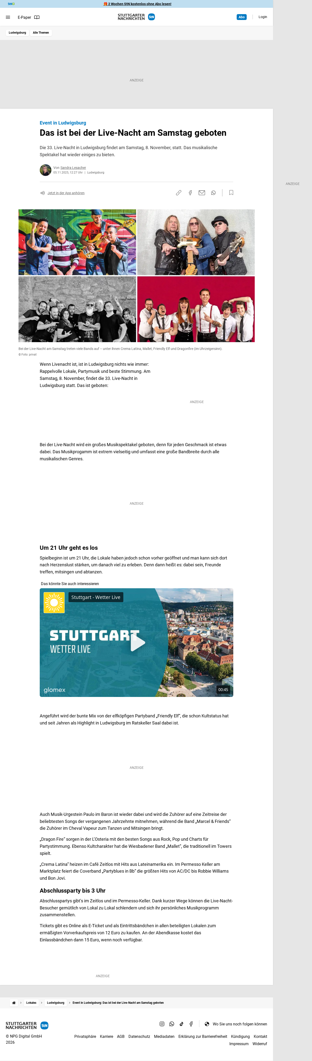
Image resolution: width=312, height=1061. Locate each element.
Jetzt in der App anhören (66, 193)
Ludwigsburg (17, 32)
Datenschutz (139, 1036)
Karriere (106, 1036)
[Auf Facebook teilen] (190, 193)
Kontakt (260, 1036)
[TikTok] (181, 1024)
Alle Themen (41, 32)
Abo (242, 17)
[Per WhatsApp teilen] (213, 193)
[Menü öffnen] (8, 17)
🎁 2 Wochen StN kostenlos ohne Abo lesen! (137, 4)
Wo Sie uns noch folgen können (240, 1024)
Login (263, 17)
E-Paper (24, 17)
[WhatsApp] (172, 1024)
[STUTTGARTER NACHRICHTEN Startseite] (136, 16)
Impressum (239, 1044)
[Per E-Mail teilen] (202, 193)
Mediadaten (164, 1036)
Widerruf (260, 1044)
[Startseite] (14, 1002)
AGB (121, 1036)
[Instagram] (162, 1024)
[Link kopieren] (179, 193)
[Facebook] (191, 1024)
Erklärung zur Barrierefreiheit (202, 1036)
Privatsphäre (85, 1036)
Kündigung (240, 1036)
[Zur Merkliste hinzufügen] (229, 193)
